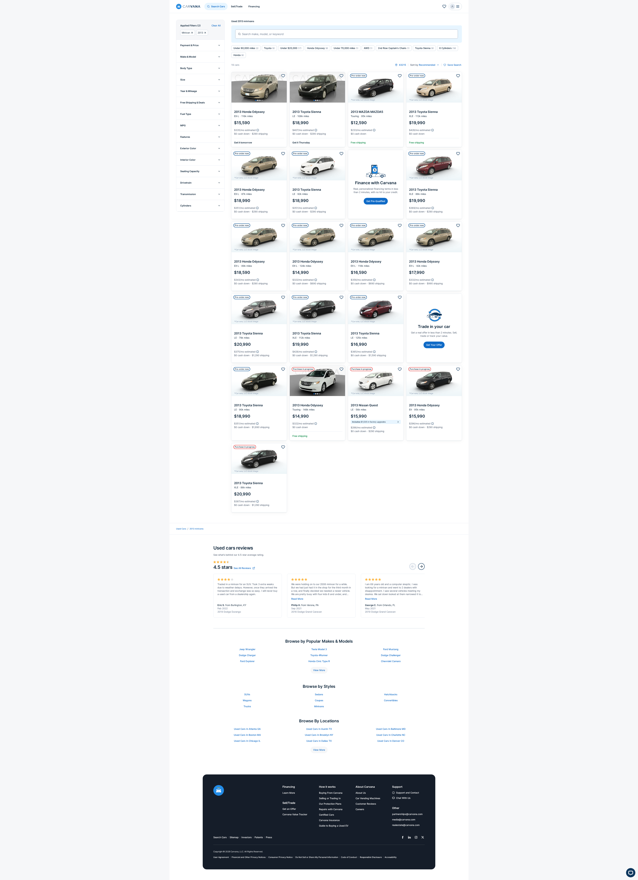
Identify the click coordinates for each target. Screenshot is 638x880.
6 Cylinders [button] (447, 48)
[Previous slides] (412, 566)
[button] (455, 6)
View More (319, 670)
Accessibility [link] (391, 857)
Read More (297, 598)
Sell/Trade (236, 6)
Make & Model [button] (188, 56)
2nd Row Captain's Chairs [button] (393, 48)
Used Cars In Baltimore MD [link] (391, 728)
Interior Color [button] (188, 159)
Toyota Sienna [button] (424, 48)
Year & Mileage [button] (188, 91)
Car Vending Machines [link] (368, 798)
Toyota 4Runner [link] (319, 655)
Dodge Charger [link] (247, 655)
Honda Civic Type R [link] (319, 661)
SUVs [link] (247, 694)
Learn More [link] (288, 792)
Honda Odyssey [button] (317, 48)
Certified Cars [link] (326, 814)
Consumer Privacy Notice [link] (280, 857)
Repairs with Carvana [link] (330, 809)
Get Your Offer (434, 344)
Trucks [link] (247, 706)
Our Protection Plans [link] (330, 803)
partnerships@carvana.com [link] (407, 814)
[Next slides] (421, 566)
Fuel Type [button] (185, 114)
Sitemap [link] (234, 837)
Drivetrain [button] (186, 182)
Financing (254, 6)
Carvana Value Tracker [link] (294, 814)
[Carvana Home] (218, 790)
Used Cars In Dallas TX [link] (319, 740)
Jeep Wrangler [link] (247, 649)
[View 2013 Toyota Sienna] (317, 109)
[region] (259, 87)
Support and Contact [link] (407, 792)
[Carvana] (188, 7)
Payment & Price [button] (189, 45)
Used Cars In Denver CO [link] (390, 740)
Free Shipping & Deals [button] (192, 102)
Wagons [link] (247, 700)
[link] (244, 568)
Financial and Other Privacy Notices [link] (249, 857)
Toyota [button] (269, 48)
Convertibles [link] (391, 700)
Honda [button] (238, 55)
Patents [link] (259, 837)
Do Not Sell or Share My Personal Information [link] (316, 857)
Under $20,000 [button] (290, 48)
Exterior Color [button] (188, 148)
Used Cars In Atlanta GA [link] (247, 728)
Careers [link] (360, 809)
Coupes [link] (319, 700)
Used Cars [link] (181, 528)
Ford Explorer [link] (247, 661)
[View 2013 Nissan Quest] (375, 402)
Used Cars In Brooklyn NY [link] (319, 734)
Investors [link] (246, 837)
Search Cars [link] (220, 837)
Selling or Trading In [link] (330, 798)
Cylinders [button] (185, 205)
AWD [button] (368, 48)
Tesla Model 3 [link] (319, 649)
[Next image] (283, 87)
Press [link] (269, 837)
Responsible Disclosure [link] (371, 857)
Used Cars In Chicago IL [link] (247, 740)
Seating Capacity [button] (189, 171)
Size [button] (182, 79)
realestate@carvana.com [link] (406, 825)
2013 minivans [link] (196, 528)
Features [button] (185, 136)
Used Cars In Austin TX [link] (319, 728)
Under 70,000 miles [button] (346, 48)
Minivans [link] (319, 706)
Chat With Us (403, 798)
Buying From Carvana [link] (330, 792)
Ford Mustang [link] (390, 649)
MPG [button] (183, 125)
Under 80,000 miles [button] (245, 48)
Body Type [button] (186, 68)
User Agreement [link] (221, 857)
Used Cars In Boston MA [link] (247, 734)
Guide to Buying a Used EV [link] (333, 825)
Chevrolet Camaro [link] (391, 661)
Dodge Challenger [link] (391, 655)
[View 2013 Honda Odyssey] (259, 109)
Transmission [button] (188, 194)
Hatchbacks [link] (390, 694)
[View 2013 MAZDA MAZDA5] (375, 109)
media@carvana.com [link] (403, 819)
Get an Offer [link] (289, 808)
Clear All (216, 25)
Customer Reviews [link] (366, 803)
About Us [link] (361, 792)
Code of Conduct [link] (349, 857)
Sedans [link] (319, 694)
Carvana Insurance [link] (329, 820)
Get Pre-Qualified (375, 201)
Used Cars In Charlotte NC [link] (390, 734)
